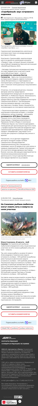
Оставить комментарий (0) (19, 172)
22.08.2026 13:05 (6, 198)
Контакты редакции (9, 341)
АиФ (17, 48)
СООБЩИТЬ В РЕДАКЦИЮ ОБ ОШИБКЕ (15, 344)
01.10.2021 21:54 (5, 7)
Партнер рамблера (7, 397)
